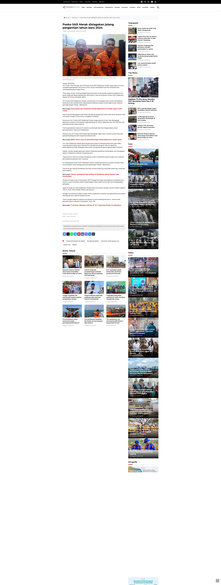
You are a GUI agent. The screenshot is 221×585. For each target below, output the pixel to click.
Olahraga (132, 7)
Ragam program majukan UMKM (141, 516)
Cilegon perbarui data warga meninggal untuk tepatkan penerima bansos (142, 331)
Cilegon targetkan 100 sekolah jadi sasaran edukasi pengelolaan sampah (72, 297)
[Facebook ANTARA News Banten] (142, 2)
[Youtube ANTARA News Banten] (152, 2)
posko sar (67, 244)
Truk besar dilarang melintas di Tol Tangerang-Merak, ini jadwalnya (96, 205)
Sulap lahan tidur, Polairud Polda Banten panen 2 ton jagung (141, 452)
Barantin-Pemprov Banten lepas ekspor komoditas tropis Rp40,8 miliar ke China (72, 271)
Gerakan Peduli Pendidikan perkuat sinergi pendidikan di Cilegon (143, 291)
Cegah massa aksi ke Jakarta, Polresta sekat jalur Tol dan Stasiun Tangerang (147, 38)
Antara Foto (74, 1)
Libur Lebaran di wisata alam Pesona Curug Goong (142, 223)
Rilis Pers (101, 1)
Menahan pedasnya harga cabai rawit (141, 572)
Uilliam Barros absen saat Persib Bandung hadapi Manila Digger (147, 56)
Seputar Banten (98, 7)
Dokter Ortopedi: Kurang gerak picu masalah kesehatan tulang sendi (143, 311)
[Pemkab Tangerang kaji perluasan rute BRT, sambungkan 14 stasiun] (132, 48)
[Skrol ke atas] (217, 580)
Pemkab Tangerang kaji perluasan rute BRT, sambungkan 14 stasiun (145, 47)
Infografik (132, 462)
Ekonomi (117, 7)
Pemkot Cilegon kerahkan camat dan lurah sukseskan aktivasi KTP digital (141, 392)
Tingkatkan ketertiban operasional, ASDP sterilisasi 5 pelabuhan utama (115, 297)
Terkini (81, 1)
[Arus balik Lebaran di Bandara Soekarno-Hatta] (143, 178)
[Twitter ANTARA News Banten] (145, 2)
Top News (94, 1)
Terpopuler (87, 1)
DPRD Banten (109, 7)
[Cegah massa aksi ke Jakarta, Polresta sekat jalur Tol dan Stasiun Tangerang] (132, 39)
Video (131, 253)
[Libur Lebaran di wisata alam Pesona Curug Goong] (143, 219)
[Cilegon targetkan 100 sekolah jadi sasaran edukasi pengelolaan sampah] (72, 287)
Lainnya (152, 7)
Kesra (138, 7)
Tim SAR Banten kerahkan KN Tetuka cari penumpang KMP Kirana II (93, 321)
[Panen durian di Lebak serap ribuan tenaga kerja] (132, 31)
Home (83, 7)
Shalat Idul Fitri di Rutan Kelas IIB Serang (143, 244)
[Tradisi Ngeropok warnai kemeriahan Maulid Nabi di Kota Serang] (132, 119)
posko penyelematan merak (75, 241)
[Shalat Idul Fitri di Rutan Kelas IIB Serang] (143, 239)
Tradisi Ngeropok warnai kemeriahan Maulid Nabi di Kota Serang (146, 118)
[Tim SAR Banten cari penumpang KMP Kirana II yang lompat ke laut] (116, 311)
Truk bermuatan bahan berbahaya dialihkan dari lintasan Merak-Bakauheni (141, 371)
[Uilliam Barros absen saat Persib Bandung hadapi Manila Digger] (132, 57)
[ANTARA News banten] (71, 7)
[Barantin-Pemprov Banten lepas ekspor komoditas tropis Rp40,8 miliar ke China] (72, 261)
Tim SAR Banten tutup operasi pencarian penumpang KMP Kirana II (71, 321)
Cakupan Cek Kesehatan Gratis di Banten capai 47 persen (141, 351)
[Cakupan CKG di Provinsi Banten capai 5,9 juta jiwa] (132, 128)
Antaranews (66, 1)
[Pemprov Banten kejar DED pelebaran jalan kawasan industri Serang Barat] (94, 287)
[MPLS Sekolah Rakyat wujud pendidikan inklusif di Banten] (132, 111)
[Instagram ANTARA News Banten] (148, 2)
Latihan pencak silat (139, 164)
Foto (130, 144)
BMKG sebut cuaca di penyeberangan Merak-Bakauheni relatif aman (96, 139)
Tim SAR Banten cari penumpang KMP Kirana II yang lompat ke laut (114, 321)
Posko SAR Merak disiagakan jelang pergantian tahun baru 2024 (100, 17)
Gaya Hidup (124, 7)
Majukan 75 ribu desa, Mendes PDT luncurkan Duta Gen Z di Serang (141, 101)
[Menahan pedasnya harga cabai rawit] (143, 549)
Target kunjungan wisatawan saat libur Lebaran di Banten (142, 203)
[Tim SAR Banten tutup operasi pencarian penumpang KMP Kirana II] (72, 311)
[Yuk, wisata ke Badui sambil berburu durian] (132, 65)
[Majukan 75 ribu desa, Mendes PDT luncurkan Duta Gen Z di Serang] (143, 87)
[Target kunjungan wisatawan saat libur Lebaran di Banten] (143, 199)
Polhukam (145, 7)
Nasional (89, 7)
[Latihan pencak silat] (143, 158)
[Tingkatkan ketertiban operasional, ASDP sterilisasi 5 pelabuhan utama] (116, 287)
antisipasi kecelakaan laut (110, 241)
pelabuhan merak (93, 241)
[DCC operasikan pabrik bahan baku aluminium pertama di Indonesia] (116, 261)
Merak (75, 244)
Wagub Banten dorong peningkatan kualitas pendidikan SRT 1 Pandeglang (143, 271)
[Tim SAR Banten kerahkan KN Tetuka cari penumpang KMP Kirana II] (94, 311)
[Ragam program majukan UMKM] (143, 494)
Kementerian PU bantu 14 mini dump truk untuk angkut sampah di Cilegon (143, 432)
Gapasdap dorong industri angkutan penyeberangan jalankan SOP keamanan (141, 412)
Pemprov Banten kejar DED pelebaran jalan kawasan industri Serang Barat (93, 297)
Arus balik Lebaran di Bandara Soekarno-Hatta (143, 183)
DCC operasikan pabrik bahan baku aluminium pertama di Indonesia (113, 271)
